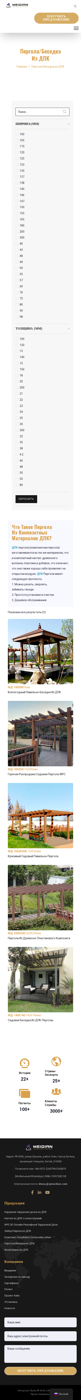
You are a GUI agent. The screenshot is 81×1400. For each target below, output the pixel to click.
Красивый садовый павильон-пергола (33, 856)
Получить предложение (56, 18)
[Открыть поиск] (75, 6)
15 (21, 363)
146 (22, 195)
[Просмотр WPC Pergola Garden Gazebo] (40, 979)
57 (21, 280)
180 (22, 225)
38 (21, 448)
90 (21, 310)
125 (22, 158)
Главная (22, 66)
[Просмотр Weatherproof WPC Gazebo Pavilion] (40, 651)
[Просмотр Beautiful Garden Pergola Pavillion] (40, 815)
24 (21, 411)
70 (21, 292)
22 (21, 399)
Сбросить (26, 498)
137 (22, 176)
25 (21, 418)
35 (21, 442)
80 (21, 304)
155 (22, 213)
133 (22, 164)
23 (21, 405)
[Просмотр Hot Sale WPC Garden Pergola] (40, 733)
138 (22, 182)
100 (22, 134)
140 (22, 188)
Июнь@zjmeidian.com (53, 1183)
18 (21, 375)
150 (22, 207)
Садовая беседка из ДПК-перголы (30, 1020)
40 (21, 243)
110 (22, 146)
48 (21, 255)
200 (22, 231)
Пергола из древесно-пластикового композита (39, 938)
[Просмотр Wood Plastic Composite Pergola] (40, 897)
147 (22, 201)
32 (21, 436)
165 (22, 219)
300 (22, 237)
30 (21, 424)
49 (21, 262)
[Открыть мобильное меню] (76, 28)
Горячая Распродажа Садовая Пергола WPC (36, 774)
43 (21, 249)
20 (21, 381)
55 (21, 274)
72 (21, 298)
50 (21, 268)
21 (21, 393)
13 (21, 351)
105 (22, 140)
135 (22, 170)
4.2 (21, 454)
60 (21, 286)
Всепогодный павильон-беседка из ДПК (34, 692)
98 (21, 316)
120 (22, 152)
